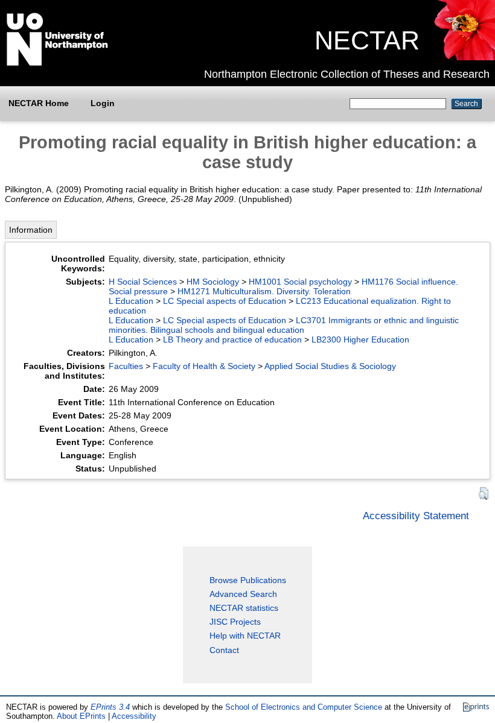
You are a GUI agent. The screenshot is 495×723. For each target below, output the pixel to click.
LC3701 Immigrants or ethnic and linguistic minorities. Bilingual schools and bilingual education (284, 325)
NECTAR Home (38, 103)
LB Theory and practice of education (232, 339)
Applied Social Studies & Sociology (330, 366)
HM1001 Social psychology (300, 281)
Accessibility (134, 716)
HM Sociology (213, 281)
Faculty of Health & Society (204, 366)
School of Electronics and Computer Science (303, 707)
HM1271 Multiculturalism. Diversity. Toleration (264, 291)
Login (103, 103)
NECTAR (367, 40)
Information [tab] (31, 230)
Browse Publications (247, 580)
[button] (483, 493)
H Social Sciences (143, 281)
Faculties (126, 366)
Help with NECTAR (245, 635)
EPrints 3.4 (110, 707)
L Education (131, 301)
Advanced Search (243, 594)
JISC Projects (235, 622)
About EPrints (81, 716)
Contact (224, 650)
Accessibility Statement (416, 516)
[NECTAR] (464, 57)
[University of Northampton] (57, 63)
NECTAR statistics (243, 608)
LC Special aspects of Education (224, 301)
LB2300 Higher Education (360, 339)
